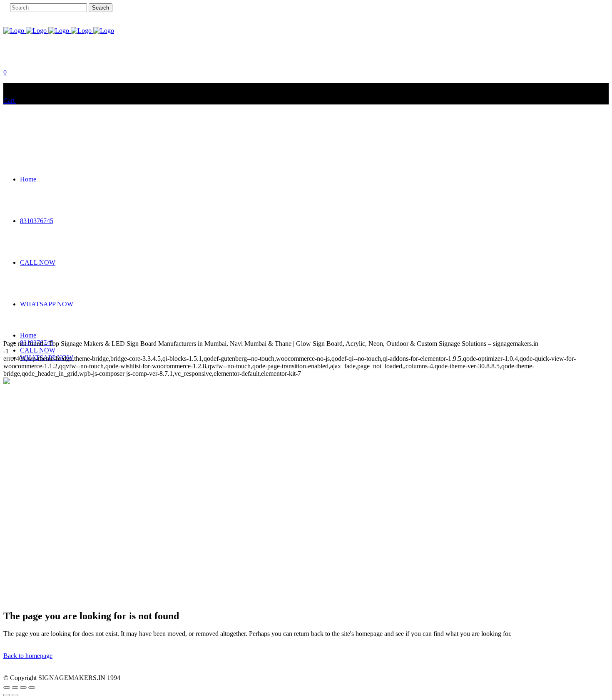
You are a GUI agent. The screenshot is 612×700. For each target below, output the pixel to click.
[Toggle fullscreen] (15, 687)
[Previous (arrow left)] (6, 695)
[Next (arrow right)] (15, 695)
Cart (9, 100)
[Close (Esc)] (31, 687)
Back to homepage (27, 655)
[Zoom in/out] (6, 687)
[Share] (23, 687)
